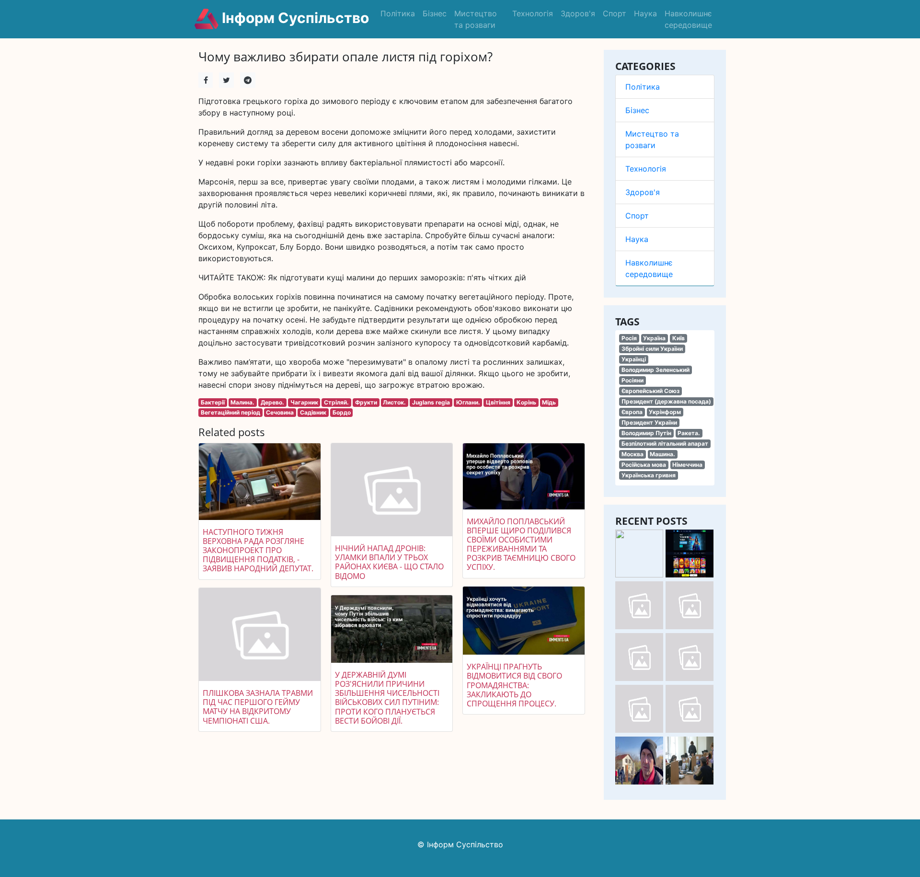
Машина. (662, 454)
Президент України (649, 422)
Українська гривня (648, 475)
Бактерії (213, 402)
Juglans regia (431, 402)
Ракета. (689, 433)
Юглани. (468, 402)
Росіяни (632, 380)
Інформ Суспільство (293, 17)
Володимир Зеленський (655, 369)
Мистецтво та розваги (475, 19)
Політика (397, 13)
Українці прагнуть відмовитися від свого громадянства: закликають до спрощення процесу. (514, 685)
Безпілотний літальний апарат (664, 443)
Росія (629, 338)
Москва (632, 454)
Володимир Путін (646, 433)
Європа (632, 411)
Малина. (242, 402)
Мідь (549, 402)
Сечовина (280, 412)
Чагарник (304, 402)
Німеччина (687, 464)
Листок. (394, 402)
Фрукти (366, 402)
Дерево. (272, 402)
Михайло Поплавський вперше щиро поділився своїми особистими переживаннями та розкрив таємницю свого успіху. (521, 544)
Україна (654, 338)
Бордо (342, 412)
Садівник (313, 412)
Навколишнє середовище (688, 19)
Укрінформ (665, 411)
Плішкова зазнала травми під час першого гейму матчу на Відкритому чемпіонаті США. (258, 707)
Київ (678, 338)
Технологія (532, 13)
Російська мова (643, 464)
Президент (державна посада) (666, 401)
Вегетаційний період (230, 412)
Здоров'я (578, 13)
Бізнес (435, 13)
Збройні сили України (652, 348)
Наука (645, 13)
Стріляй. (336, 402)
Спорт (614, 13)
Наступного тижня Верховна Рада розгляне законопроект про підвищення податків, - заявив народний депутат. (258, 550)
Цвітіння (498, 402)
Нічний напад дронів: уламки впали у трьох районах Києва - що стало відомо (389, 562)
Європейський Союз (650, 390)
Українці (633, 359)
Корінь (526, 402)
